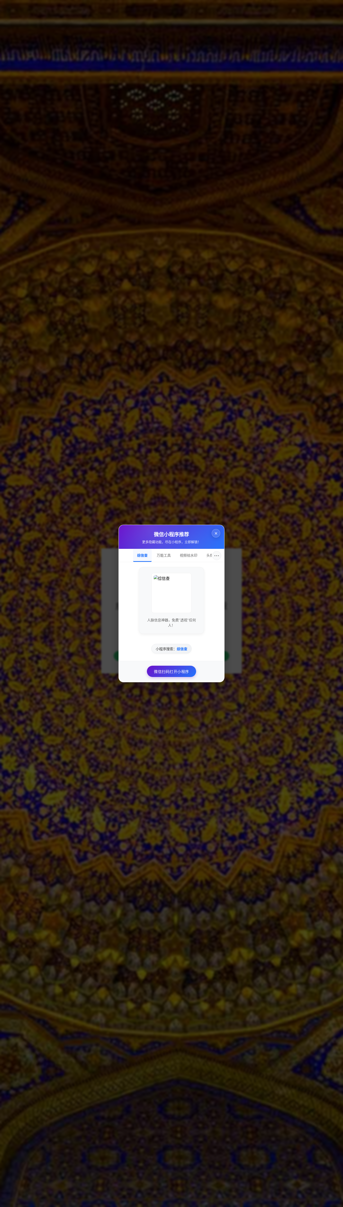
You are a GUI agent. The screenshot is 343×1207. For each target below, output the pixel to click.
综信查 (142, 555)
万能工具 (164, 555)
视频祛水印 (188, 555)
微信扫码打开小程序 (171, 672)
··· (216, 555)
